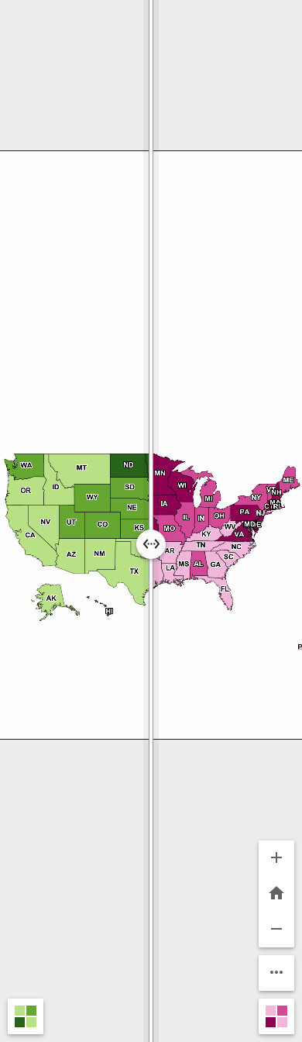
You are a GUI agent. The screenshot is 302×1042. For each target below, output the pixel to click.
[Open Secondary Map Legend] (276, 1016)
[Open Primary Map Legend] (25, 1016)
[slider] (151, 521)
